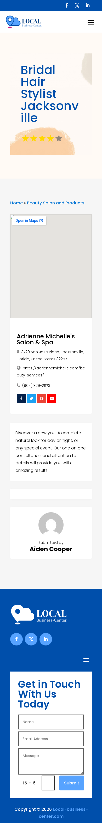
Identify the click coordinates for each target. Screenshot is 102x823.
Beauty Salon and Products (55, 203)
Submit (71, 783)
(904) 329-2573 (36, 385)
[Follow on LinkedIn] (87, 5)
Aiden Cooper (51, 549)
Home (16, 203)
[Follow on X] (77, 5)
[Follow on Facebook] (67, 5)
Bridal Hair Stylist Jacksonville (50, 94)
